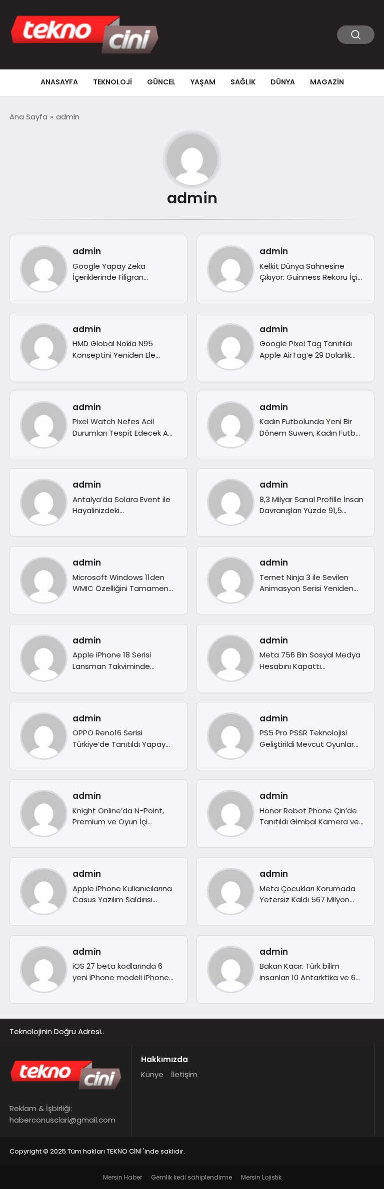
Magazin (327, 82)
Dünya (282, 82)
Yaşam (203, 82)
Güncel (161, 82)
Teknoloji (112, 82)
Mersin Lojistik (261, 1177)
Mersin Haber (122, 1177)
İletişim (184, 1074)
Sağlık (243, 82)
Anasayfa (59, 82)
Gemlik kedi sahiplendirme (191, 1177)
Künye (152, 1074)
